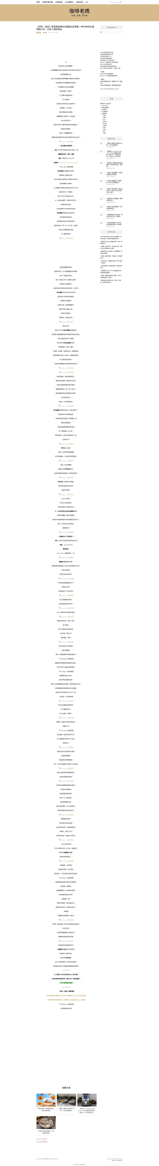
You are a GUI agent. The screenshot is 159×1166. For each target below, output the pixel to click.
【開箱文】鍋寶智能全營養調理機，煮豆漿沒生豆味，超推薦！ (114, 164)
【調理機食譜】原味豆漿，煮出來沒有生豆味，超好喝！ (114, 215)
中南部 (105, 125)
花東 (104, 117)
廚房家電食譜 (47, 2)
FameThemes (119, 1159)
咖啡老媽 (79, 11)
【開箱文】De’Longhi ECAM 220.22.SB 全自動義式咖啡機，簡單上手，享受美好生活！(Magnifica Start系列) (114, 153)
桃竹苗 (105, 123)
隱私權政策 (82, 1164)
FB (87, 2)
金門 (104, 131)
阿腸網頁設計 (120, 1160)
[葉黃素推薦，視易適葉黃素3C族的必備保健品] (46, 1100)
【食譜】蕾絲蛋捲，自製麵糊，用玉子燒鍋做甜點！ (113, 181)
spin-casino (105, 105)
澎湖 (104, 129)
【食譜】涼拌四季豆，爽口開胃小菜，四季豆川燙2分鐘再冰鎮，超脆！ (114, 190)
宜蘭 (104, 115)
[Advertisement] (66, 48)
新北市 (38, 32)
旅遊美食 (79, 2)
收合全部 (108, 103)
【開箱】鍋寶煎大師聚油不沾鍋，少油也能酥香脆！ (114, 144)
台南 (104, 127)
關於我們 (76, 1164)
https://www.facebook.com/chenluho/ (69, 162)
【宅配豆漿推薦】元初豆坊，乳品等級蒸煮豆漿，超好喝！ (114, 223)
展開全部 (102, 103)
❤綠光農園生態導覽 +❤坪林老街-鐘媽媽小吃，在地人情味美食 (66, 995)
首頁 (38, 2)
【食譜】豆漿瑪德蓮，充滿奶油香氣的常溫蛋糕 (114, 173)
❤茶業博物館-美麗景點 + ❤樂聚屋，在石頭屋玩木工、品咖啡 (66, 1000)
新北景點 (45, 1142)
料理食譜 (59, 2)
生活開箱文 (69, 2)
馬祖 (104, 133)
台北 (104, 119)
